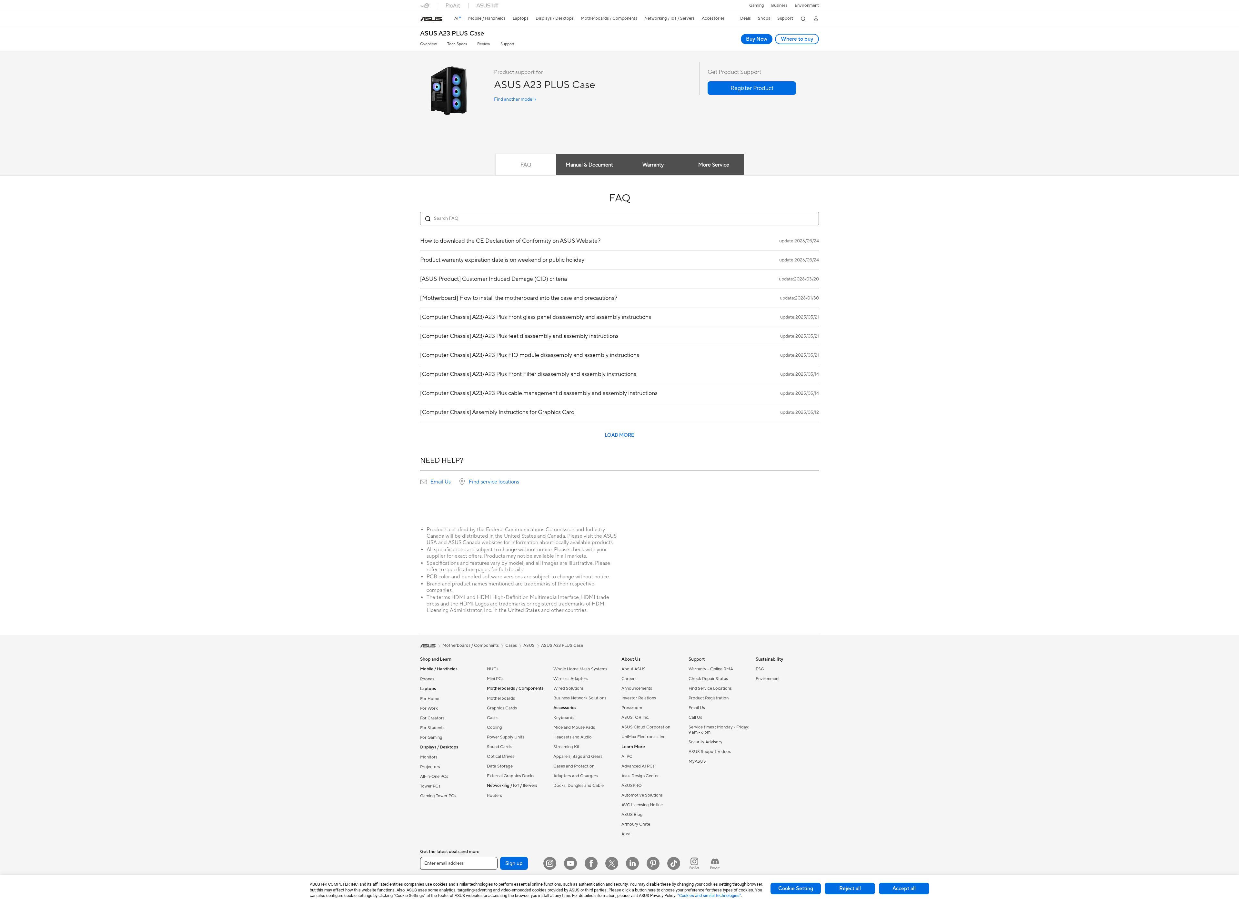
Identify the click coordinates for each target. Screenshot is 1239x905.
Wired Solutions (568, 688)
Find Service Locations (710, 688)
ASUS (529, 645)
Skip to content (424, 19)
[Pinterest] (653, 863)
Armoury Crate (635, 824)
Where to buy (797, 39)
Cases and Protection (573, 766)
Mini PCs (495, 678)
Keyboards (563, 717)
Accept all (904, 888)
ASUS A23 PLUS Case (452, 34)
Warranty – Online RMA (711, 669)
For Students (432, 727)
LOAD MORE (619, 435)
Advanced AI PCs (638, 766)
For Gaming (431, 737)
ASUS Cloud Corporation (645, 727)
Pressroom (631, 707)
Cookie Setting (795, 888)
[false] (752, 88)
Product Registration (709, 698)
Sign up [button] (514, 863)
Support (507, 44)
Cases (493, 717)
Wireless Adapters (570, 678)
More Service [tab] (713, 165)
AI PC (626, 756)
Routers (494, 795)
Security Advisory (705, 742)
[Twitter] (611, 863)
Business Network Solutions (579, 698)
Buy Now (756, 39)
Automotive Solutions (642, 795)
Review (483, 44)
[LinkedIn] (632, 863)
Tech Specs (457, 44)
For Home (429, 698)
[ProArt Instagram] (694, 863)
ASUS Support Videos (710, 751)
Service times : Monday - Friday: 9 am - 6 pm (719, 730)
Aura (625, 834)
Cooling (494, 727)
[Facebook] (591, 863)
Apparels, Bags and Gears (577, 756)
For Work (429, 708)
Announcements (636, 688)
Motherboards (501, 698)
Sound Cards (499, 746)
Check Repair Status (708, 678)
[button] (756, 5)
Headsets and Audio (572, 737)
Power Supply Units (505, 737)
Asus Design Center (640, 775)
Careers (629, 678)
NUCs (493, 669)
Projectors (430, 766)
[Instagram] (549, 863)
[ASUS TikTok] (673, 863)
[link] (431, 19)
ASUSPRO (631, 785)
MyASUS (697, 761)
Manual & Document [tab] (589, 165)
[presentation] (423, 481)
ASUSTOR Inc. (635, 717)
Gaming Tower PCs (438, 795)
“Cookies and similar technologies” (709, 895)
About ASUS (633, 669)
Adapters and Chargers (575, 775)
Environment (807, 5)
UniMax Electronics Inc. (643, 736)
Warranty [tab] (653, 165)
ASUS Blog (632, 814)
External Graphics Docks (510, 775)
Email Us (440, 482)
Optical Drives (500, 756)
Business (779, 5)
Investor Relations (638, 698)
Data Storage (500, 766)
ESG (760, 669)
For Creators (432, 718)
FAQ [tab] (525, 165)
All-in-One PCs (434, 776)
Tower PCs (430, 786)
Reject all (850, 888)
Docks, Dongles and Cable (578, 785)
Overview (428, 44)
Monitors (429, 757)
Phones (427, 679)
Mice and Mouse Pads (574, 727)
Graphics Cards (502, 708)
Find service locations (494, 482)
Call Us (695, 717)
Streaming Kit (566, 746)
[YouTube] (570, 863)
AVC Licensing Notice (642, 805)
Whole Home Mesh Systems (580, 669)
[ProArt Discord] (715, 863)
